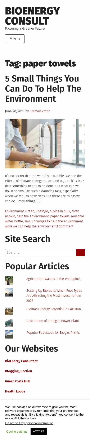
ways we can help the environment (31, 226)
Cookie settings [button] (16, 431)
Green (29, 211)
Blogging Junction (18, 371)
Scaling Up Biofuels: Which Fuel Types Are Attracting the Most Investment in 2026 (54, 296)
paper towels (59, 216)
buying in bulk (60, 211)
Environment (14, 211)
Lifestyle (42, 211)
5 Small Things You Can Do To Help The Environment (43, 88)
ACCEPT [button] (38, 431)
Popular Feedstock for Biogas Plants (53, 333)
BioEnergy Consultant (21, 361)
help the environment (33, 216)
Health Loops (15, 391)
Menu (14, 38)
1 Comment (65, 226)
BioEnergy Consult (32, 15)
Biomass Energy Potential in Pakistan (53, 309)
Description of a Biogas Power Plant (52, 321)
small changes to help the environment (53, 221)
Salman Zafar (40, 111)
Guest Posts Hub (17, 381)
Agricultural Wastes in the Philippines (53, 279)
